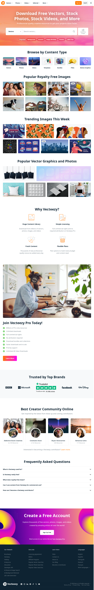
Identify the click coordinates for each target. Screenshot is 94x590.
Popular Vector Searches (35, 561)
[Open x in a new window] (36, 583)
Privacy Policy (75, 584)
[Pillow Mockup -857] (13, 189)
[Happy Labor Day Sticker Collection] (28, 146)
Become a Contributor (59, 564)
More (44, 3)
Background (31, 39)
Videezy (6, 558)
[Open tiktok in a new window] (33, 583)
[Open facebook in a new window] (21, 583)
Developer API (8, 566)
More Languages (82, 566)
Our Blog (55, 561)
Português (80, 558)
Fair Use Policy (84, 584)
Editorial (35, 3)
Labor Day (69, 39)
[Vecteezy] (3, 3)
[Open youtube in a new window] (39, 583)
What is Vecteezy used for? (12, 468)
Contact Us (55, 556)
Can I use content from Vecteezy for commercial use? (22, 484)
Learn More (10, 357)
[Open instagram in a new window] (24, 583)
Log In (84, 3)
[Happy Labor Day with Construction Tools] (14, 131)
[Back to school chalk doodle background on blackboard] (10, 146)
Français (79, 564)
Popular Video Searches (35, 566)
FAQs (53, 553)
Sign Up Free (46, 531)
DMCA (30, 556)
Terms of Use (66, 584)
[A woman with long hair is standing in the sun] (80, 104)
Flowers (60, 39)
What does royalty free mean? (14, 479)
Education (7, 564)
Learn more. (65, 448)
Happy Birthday (51, 39)
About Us (55, 558)
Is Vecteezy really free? (11, 474)
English (79, 553)
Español (79, 556)
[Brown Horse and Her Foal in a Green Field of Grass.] (35, 88)
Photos (17, 3)
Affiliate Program (33, 558)
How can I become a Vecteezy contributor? (18, 489)
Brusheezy (7, 553)
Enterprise (7, 561)
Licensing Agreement (34, 553)
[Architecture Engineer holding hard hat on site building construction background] (80, 88)
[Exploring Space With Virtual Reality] (80, 146)
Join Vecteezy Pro (58, 538)
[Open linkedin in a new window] (27, 583)
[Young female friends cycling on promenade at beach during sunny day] (58, 104)
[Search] (73, 31)
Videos (26, 3)
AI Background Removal (11, 572)
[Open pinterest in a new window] (30, 583)
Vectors (8, 3)
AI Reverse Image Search (12, 569)
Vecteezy (6, 556)
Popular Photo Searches (35, 564)
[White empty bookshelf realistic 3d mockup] (36, 189)
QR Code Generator (10, 574)
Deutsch (79, 561)
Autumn (40, 39)
